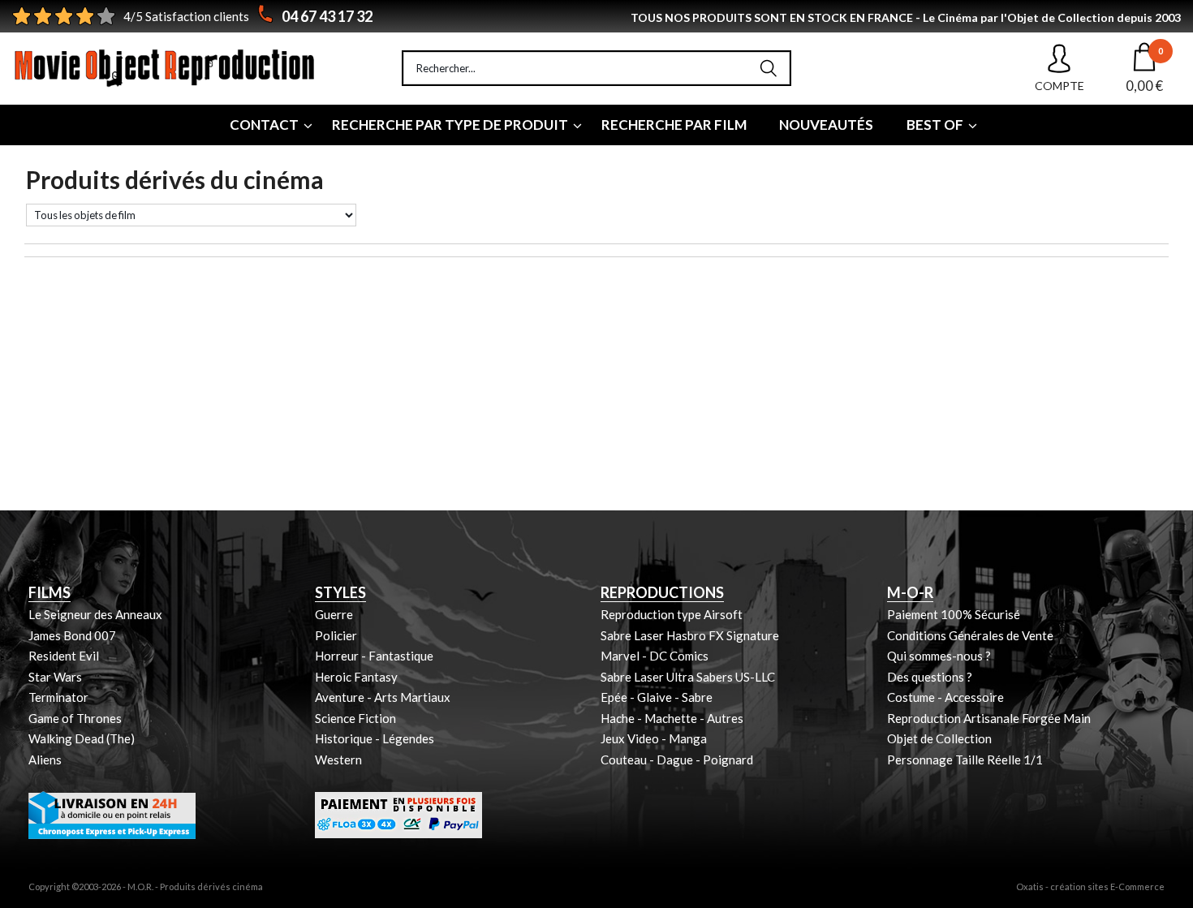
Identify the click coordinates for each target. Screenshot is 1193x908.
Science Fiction (355, 718)
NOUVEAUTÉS (826, 124)
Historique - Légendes (374, 738)
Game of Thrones (75, 718)
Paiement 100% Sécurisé (953, 614)
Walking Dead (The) (81, 738)
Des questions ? (929, 676)
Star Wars (55, 676)
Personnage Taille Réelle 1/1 (965, 759)
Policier (336, 635)
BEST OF (935, 124)
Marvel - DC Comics (654, 655)
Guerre (334, 614)
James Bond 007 (72, 635)
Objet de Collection (939, 738)
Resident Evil (63, 655)
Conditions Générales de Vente (970, 635)
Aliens (45, 759)
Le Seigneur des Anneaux (95, 614)
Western (338, 759)
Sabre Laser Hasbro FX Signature (690, 635)
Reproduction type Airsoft (672, 614)
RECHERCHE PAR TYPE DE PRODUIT (450, 124)
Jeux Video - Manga (654, 738)
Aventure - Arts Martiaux (382, 697)
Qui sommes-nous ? (939, 655)
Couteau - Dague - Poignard (677, 759)
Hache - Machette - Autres (672, 718)
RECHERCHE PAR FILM (674, 124)
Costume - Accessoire (945, 697)
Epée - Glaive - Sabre (657, 697)
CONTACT (264, 124)
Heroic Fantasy (356, 676)
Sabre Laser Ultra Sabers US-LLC (688, 676)
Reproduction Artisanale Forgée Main (989, 718)
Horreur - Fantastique (374, 655)
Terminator (58, 697)
